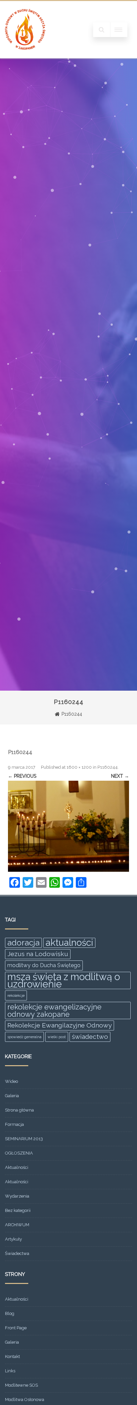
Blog (9, 1313)
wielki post (57, 1037)
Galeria (12, 1095)
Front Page (16, 1327)
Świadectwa (17, 1253)
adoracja (23, 942)
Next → (120, 776)
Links (10, 1370)
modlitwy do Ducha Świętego (43, 965)
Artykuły (13, 1239)
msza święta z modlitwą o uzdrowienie (63, 980)
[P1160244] (68, 826)
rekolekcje (16, 995)
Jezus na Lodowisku (37, 954)
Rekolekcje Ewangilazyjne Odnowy (59, 1025)
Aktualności (16, 1167)
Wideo (11, 1081)
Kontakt (12, 1356)
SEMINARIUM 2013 (24, 1138)
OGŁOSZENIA (19, 1153)
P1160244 (107, 767)
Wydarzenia (17, 1196)
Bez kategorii (18, 1210)
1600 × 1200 (79, 767)
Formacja (14, 1124)
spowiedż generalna (24, 1037)
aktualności (69, 943)
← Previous (22, 776)
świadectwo (90, 1036)
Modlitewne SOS (21, 1385)
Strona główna (19, 1110)
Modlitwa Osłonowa (24, 1399)
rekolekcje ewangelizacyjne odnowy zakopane (54, 1010)
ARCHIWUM (17, 1224)
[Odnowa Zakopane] (25, 56)
